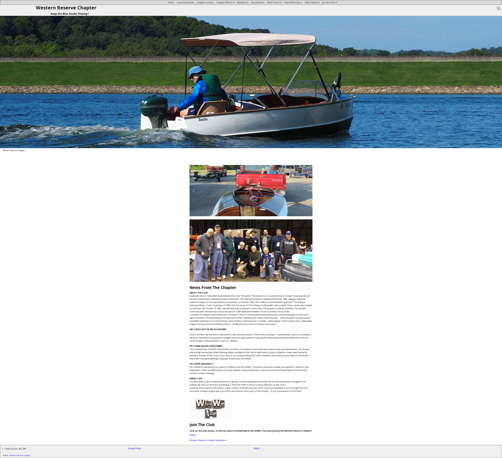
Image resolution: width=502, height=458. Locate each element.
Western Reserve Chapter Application (208, 440)
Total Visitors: (11, 448)
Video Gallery (311, 2)
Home (171, 2)
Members (241, 2)
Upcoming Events (185, 2)
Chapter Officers (224, 2)
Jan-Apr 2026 (328, 2)
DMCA (256, 448)
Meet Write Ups (292, 2)
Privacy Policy (135, 448)
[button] (194, 191)
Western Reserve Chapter (66, 7)
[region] (251, 190)
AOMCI (193, 435)
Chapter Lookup (205, 2)
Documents (256, 2)
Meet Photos (273, 2)
